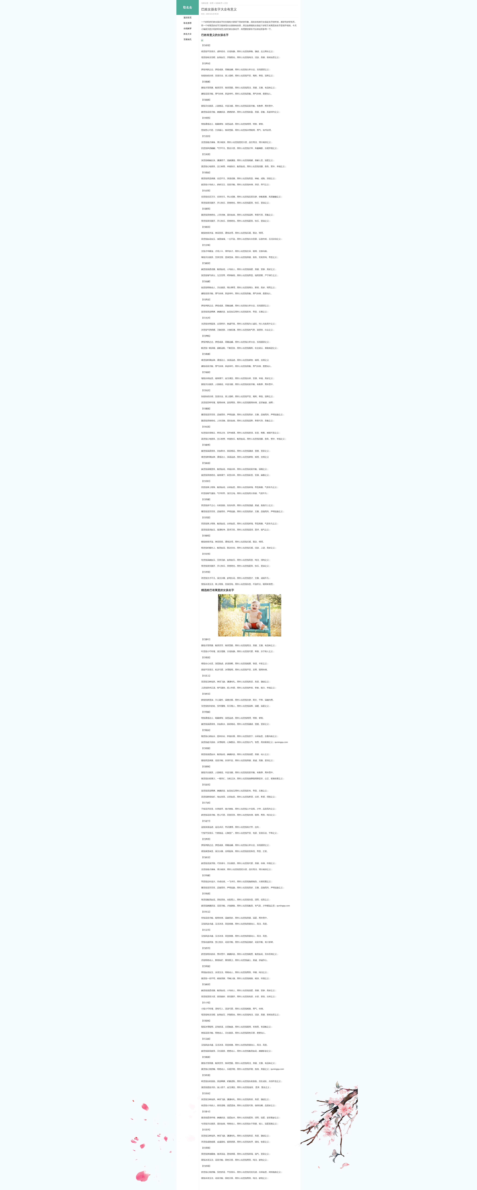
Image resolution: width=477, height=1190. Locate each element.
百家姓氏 (188, 39)
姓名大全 (188, 34)
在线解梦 (188, 28)
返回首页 (188, 18)
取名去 (187, 7)
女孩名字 (218, 3)
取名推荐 (188, 23)
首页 (211, 3)
